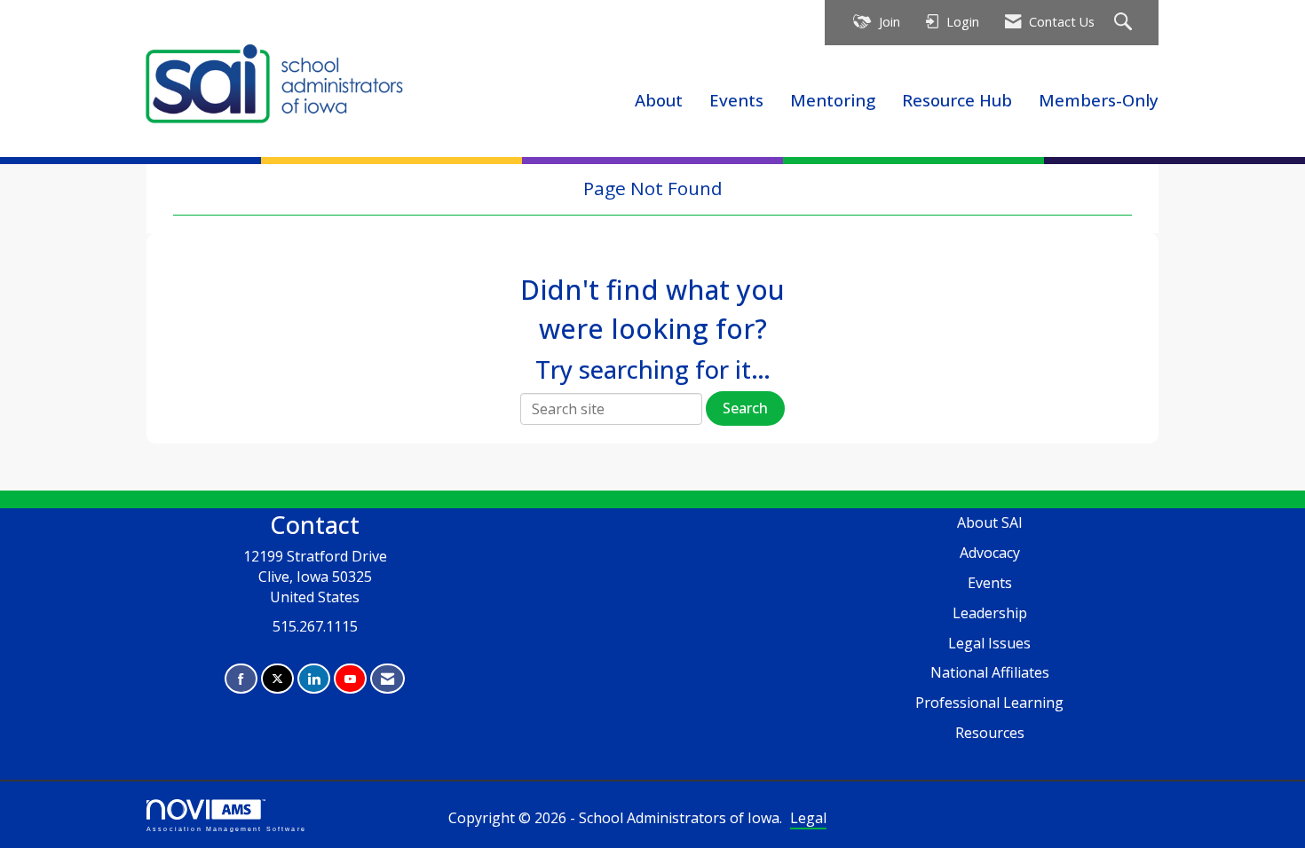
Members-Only (1099, 100)
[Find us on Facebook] (241, 679)
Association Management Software (226, 828)
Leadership (990, 613)
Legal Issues (989, 643)
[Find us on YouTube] (350, 679)
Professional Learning (989, 702)
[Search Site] (1125, 23)
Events (736, 100)
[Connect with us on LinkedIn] (313, 679)
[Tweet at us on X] (277, 679)
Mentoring (832, 100)
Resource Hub (957, 100)
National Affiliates (989, 672)
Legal (808, 818)
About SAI (990, 522)
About (659, 100)
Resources (989, 732)
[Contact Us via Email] (387, 679)
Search (745, 408)
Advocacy (990, 552)
